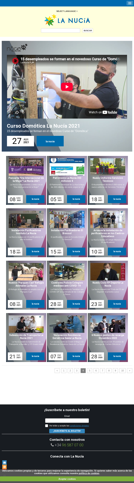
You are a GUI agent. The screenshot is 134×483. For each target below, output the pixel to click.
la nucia (50, 141)
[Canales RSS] (4, 467)
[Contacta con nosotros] (4, 462)
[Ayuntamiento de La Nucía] (67, 19)
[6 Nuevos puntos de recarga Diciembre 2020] (107, 337)
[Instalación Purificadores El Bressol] (66, 232)
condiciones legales (79, 426)
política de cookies (89, 473)
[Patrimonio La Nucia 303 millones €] (66, 180)
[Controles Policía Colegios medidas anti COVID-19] (66, 285)
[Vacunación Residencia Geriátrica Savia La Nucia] (66, 337)
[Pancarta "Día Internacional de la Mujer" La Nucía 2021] (25, 180)
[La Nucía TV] (24, 47)
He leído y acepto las (69, 426)
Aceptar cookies (67, 479)
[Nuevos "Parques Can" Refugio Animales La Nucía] (25, 285)
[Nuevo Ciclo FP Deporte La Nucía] (107, 285)
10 (122, 370)
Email (67, 416)
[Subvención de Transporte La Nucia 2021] (25, 337)
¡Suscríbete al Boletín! (67, 431)
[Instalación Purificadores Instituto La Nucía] (25, 232)
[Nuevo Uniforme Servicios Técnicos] (107, 180)
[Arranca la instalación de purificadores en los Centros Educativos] (107, 232)
